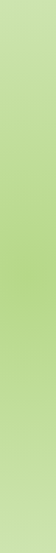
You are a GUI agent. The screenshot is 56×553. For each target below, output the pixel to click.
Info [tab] (5, 52)
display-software (14, 375)
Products (38, 34)
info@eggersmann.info (19, 519)
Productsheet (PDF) (15, 370)
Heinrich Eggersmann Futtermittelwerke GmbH (31, 528)
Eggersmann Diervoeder (23, 34)
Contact (5, 534)
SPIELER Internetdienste (18, 530)
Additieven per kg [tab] (10, 72)
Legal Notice (21, 534)
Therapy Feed (29, 24)
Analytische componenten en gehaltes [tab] (18, 65)
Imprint (12, 534)
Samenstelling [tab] (9, 58)
